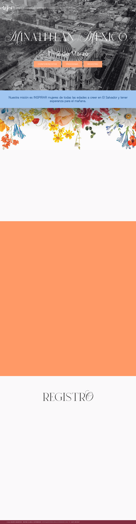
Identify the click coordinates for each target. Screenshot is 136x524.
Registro (92, 64)
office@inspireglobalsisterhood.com (55, 522)
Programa (72, 64)
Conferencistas (47, 64)
